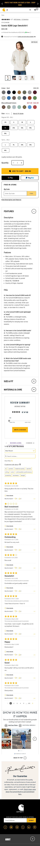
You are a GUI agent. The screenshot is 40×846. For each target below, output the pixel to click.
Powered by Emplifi (20, 753)
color (12, 472)
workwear (16, 475)
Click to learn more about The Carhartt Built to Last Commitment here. (21, 791)
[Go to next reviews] (32, 703)
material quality (19, 468)
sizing (7, 472)
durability (8, 475)
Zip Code (7, 189)
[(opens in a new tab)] (5, 827)
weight (23, 475)
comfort (11, 468)
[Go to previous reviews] (7, 703)
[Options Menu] (34, 499)
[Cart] (35, 10)
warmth (29, 468)
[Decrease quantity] (13, 162)
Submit (31, 820)
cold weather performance (24, 472)
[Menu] (7, 9)
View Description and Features (11, 199)
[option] (7, 78)
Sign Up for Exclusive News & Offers (20, 817)
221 (29, 703)
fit (5, 468)
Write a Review (20, 430)
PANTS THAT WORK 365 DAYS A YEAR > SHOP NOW (20, 3)
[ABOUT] (20, 839)
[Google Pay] (10, 178)
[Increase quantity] (21, 162)
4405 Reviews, (17, 19)
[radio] (3, 92)
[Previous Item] (2, 4)
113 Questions (24, 19)
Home (2, 15)
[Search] (30, 9)
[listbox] (20, 79)
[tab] (16, 443)
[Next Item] (37, 4)
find (31, 193)
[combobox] (20, 451)
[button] (20, 57)
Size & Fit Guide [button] (18, 113)
